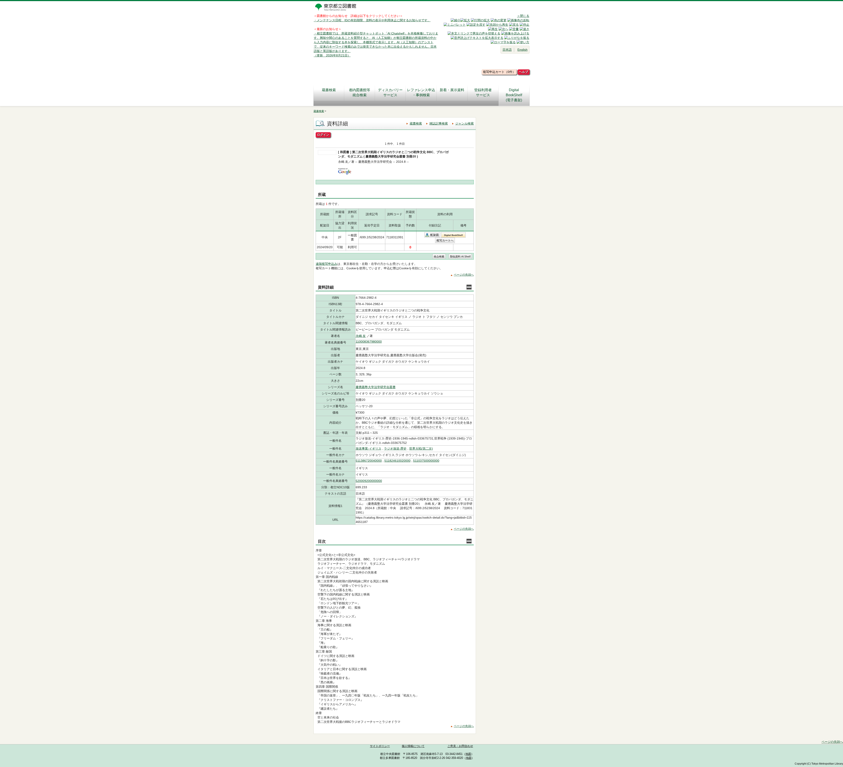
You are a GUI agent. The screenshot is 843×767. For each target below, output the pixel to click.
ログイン (323, 134)
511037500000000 (426, 460)
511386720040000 (369, 460)
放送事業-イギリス (368, 448)
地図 (468, 754)
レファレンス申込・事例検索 (421, 92)
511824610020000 (397, 460)
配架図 (434, 235)
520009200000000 (369, 481)
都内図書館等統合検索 (359, 92)
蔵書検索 (329, 90)
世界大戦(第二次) (421, 448)
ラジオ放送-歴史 (395, 448)
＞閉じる (523, 16)
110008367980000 (369, 341)
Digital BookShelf (453, 235)
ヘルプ (523, 72)
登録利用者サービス (483, 92)
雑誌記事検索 (438, 123)
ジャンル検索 (464, 123)
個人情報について (413, 746)
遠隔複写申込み (326, 264)
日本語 (507, 49)
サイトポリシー (380, 746)
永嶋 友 (361, 336)
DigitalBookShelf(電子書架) (514, 95)
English (522, 49)
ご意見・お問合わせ (460, 746)
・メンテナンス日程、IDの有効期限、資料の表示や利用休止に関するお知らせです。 (372, 20)
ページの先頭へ (464, 274)
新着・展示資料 (452, 90)
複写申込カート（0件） (499, 72)
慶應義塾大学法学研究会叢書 (376, 387)
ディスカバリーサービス (390, 92)
